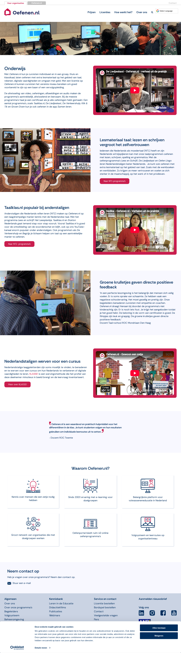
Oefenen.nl (36, 3)
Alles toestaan (158, 628)
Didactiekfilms (57, 607)
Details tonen (41, 648)
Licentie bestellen (104, 603)
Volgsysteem (11, 615)
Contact (173, 3)
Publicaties (55, 611)
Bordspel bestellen (105, 607)
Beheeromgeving (14, 619)
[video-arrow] (21, 9)
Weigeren (158, 635)
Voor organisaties (15, 3)
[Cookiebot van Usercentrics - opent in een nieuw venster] (17, 648)
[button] (152, 12)
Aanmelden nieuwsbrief (153, 599)
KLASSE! (33, 374)
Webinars (54, 615)
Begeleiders (11, 611)
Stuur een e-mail (22, 583)
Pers (96, 619)
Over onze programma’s (18, 607)
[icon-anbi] (145, 620)
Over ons (9, 603)
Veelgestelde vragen (106, 615)
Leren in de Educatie (61, 603)
